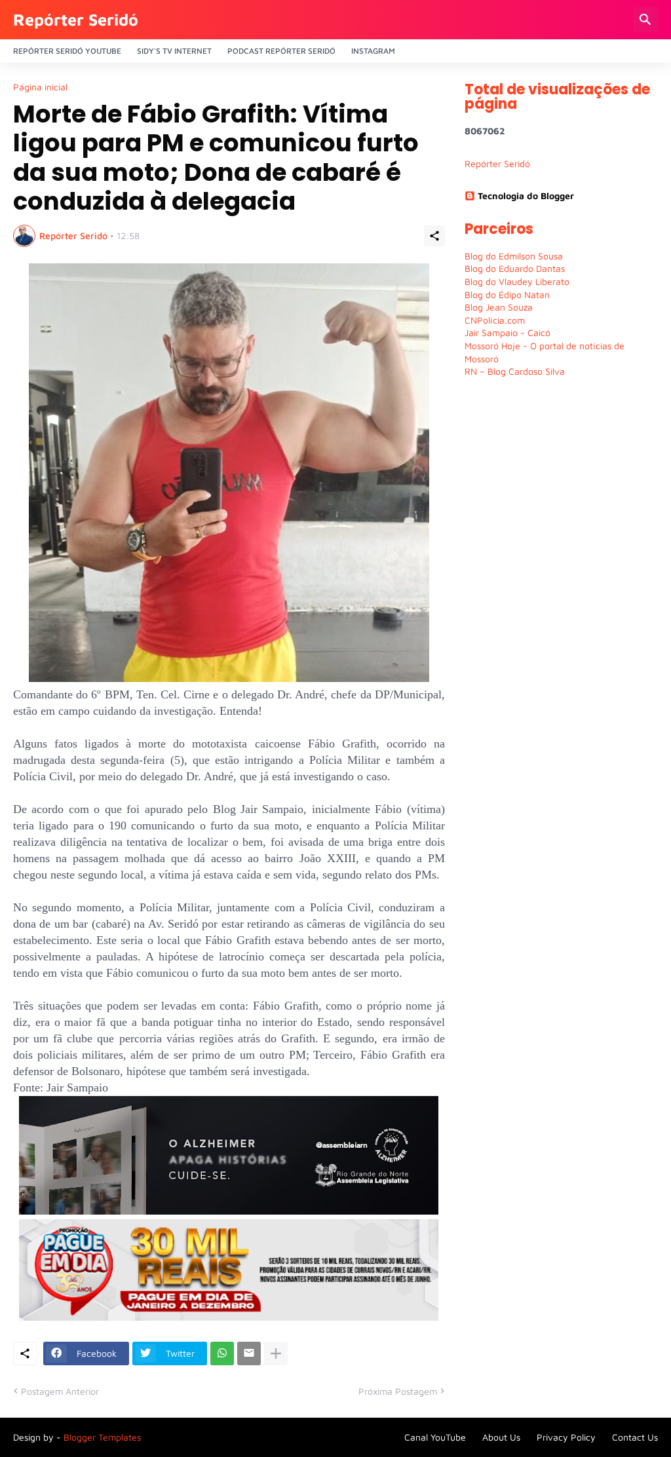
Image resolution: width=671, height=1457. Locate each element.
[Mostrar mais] (276, 1353)
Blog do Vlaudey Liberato (517, 281)
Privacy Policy (566, 1437)
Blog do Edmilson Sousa (514, 255)
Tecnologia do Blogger (526, 195)
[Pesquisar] (645, 19)
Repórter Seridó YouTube (67, 51)
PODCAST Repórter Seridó (281, 51)
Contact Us (635, 1437)
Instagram (373, 51)
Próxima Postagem (397, 1391)
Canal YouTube (435, 1437)
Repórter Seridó (75, 19)
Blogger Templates (102, 1437)
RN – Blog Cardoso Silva (515, 371)
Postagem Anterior (60, 1391)
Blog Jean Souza (499, 306)
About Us (501, 1437)
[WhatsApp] (222, 1353)
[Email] (249, 1353)
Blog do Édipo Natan (507, 294)
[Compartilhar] (434, 235)
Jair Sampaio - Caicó (507, 332)
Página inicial (40, 87)
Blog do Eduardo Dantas (515, 268)
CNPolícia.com (495, 320)
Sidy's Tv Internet (174, 51)
